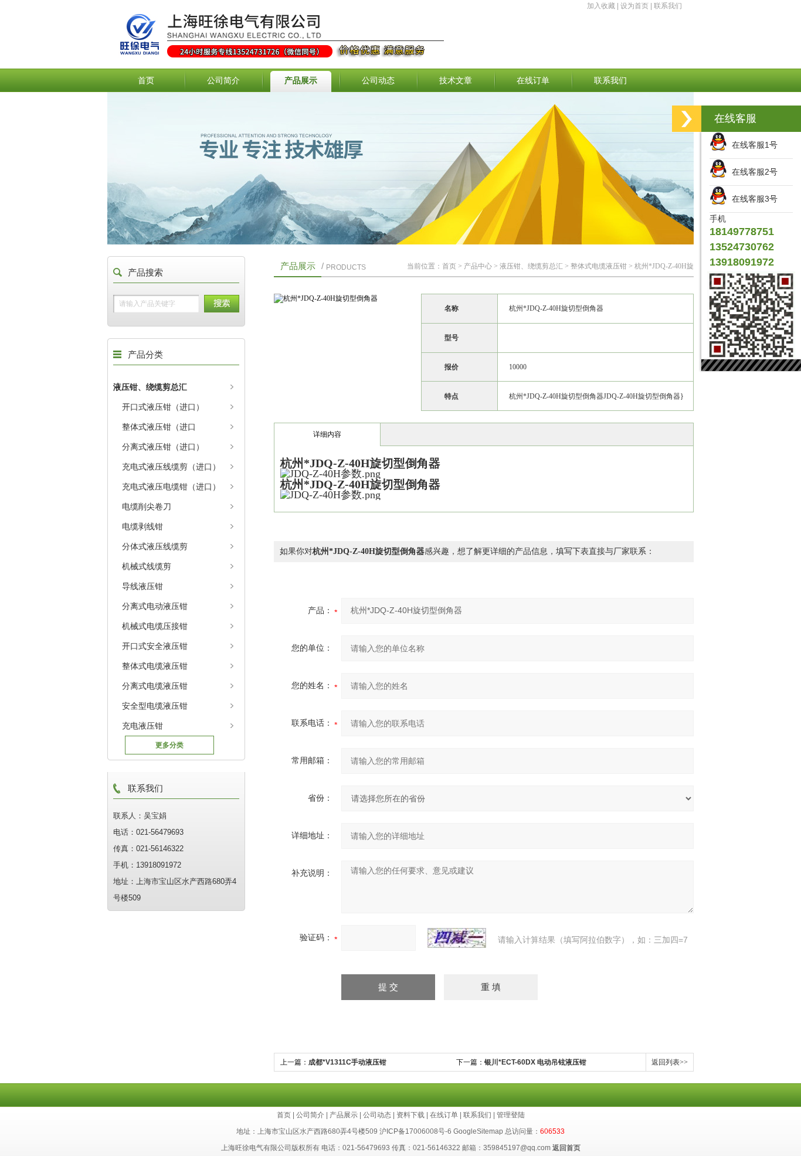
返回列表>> (669, 1062)
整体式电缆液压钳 (155, 666)
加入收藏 (601, 6)
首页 (146, 80)
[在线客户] (686, 119)
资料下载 (410, 1115)
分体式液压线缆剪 (155, 546)
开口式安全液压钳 (155, 646)
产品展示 (300, 80)
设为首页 (634, 6)
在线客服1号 (752, 144)
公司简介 (223, 80)
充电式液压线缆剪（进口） (171, 466)
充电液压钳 (142, 725)
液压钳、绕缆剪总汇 (150, 387)
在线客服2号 (752, 171)
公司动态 (378, 80)
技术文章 (455, 80)
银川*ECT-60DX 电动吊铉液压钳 (535, 1062)
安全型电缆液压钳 (155, 705)
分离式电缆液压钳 (155, 686)
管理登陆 (511, 1115)
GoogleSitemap (478, 1131)
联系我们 (668, 6)
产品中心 (478, 266)
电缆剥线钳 (142, 526)
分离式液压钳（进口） (163, 446)
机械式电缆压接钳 (155, 626)
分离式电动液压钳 (155, 606)
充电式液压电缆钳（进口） (171, 486)
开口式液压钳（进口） (163, 407)
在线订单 (533, 80)
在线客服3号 (752, 198)
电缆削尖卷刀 (146, 506)
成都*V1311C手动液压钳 (347, 1062)
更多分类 (169, 745)
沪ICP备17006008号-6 (415, 1131)
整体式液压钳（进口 (159, 426)
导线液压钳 (142, 586)
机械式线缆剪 (146, 566)
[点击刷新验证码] (456, 938)
